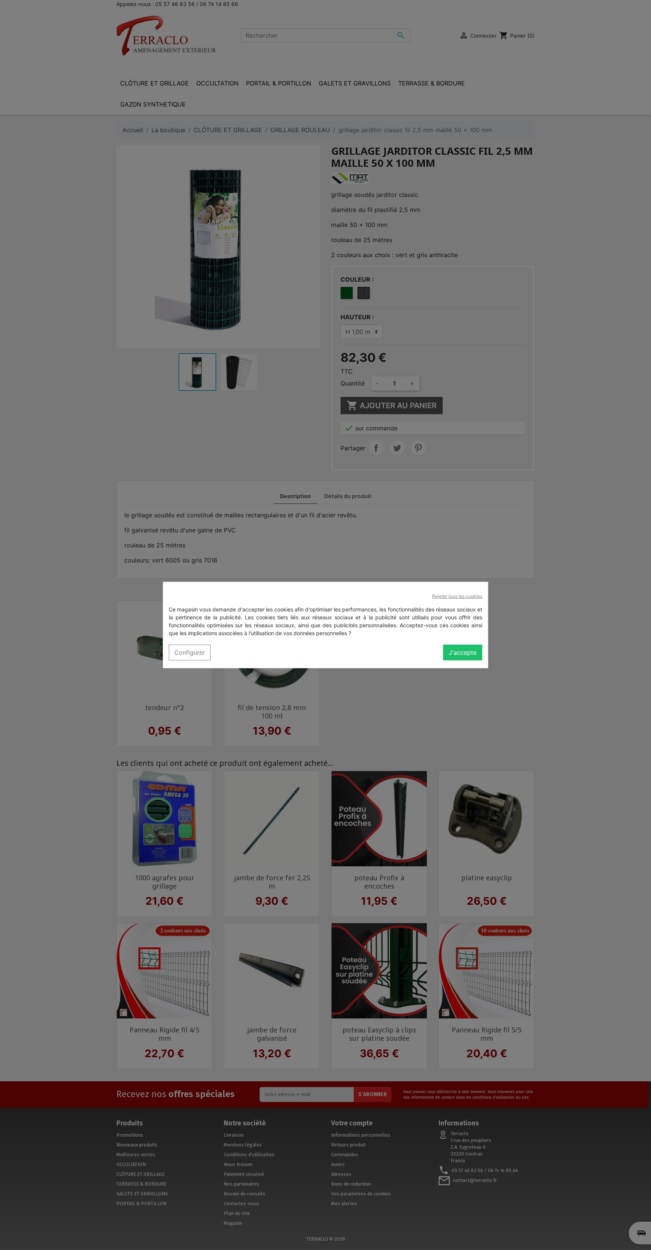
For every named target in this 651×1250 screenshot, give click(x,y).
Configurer (189, 652)
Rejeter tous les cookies (457, 596)
